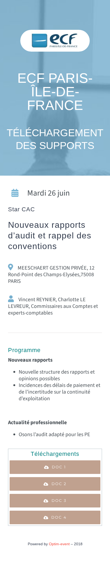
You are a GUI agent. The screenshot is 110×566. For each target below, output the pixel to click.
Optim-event (59, 544)
